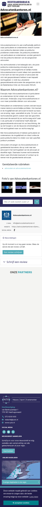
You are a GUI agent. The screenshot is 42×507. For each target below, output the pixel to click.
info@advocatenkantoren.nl (23, 223)
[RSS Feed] (13, 432)
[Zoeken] (36, 202)
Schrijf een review (16, 262)
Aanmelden (8, 451)
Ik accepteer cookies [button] (21, 503)
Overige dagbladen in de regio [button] (14, 482)
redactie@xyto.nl (11, 420)
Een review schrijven (13, 252)
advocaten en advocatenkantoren (18, 168)
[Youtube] (8, 432)
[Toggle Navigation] (38, 4)
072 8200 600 (10, 417)
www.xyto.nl (10, 423)
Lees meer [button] (33, 497)
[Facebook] (4, 432)
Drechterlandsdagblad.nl (18, 2)
